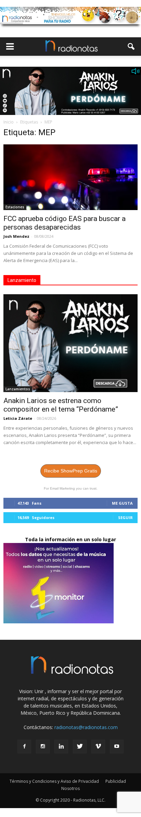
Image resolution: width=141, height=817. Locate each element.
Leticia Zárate (17, 418)
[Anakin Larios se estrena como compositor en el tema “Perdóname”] (70, 343)
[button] (131, 46)
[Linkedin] (61, 746)
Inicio (8, 122)
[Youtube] (117, 746)
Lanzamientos (17, 389)
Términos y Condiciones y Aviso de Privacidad (54, 781)
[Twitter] (80, 746)
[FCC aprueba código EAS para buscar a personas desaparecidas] (70, 177)
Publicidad (115, 781)
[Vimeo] (98, 746)
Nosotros (70, 788)
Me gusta (122, 503)
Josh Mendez (16, 236)
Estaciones (14, 207)
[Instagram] (43, 746)
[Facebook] (24, 746)
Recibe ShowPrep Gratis (70, 471)
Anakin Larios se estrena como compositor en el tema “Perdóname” (60, 405)
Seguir (125, 517)
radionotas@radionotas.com (86, 727)
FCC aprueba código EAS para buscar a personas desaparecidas (64, 223)
